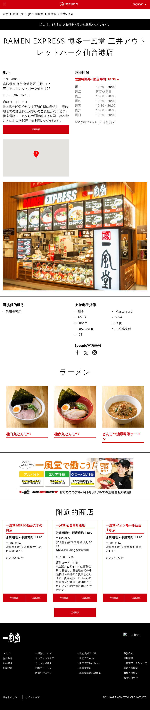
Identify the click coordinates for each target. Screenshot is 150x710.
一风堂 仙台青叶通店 (70, 525)
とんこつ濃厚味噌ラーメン (121, 436)
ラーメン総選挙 (43, 663)
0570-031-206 (19, 95)
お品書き (7, 663)
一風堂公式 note (85, 658)
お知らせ (7, 658)
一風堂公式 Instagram (89, 673)
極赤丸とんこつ (66, 434)
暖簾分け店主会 (43, 673)
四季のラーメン (43, 668)
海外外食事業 (131, 673)
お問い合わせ (131, 678)
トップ (6, 653)
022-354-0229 (15, 558)
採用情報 (128, 658)
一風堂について (43, 653)
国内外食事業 (131, 668)
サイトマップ (32, 697)
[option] (75, 407)
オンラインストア (44, 658)
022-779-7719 (115, 558)
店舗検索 (7, 668)
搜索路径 (36, 129)
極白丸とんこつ (18, 434)
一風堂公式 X (84, 668)
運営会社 (128, 653)
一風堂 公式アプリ (86, 653)
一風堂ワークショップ (135, 663)
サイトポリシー (11, 697)
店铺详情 (36, 598)
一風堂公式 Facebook (88, 663)
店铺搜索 (75, 612)
